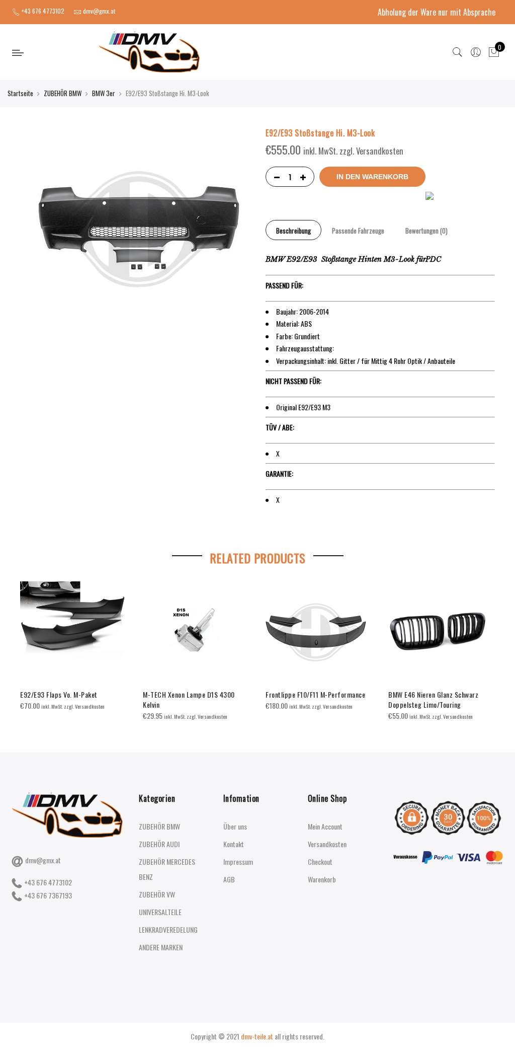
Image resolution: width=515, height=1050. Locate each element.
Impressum (238, 861)
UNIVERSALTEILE (160, 912)
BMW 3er (103, 93)
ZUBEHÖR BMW (62, 93)
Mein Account (325, 826)
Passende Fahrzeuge (358, 231)
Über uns (235, 826)
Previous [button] (29, 644)
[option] (73, 646)
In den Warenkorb (372, 177)
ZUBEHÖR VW (157, 894)
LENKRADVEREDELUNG (168, 929)
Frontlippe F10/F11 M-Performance (315, 694)
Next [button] (485, 644)
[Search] (458, 52)
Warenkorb (322, 879)
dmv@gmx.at (43, 860)
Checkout (320, 861)
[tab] (293, 230)
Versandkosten (327, 844)
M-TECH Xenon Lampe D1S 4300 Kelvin (189, 699)
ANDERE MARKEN (161, 947)
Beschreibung (293, 231)
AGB (229, 879)
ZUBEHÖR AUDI (159, 844)
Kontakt (233, 844)
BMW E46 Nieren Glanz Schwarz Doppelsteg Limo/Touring (433, 699)
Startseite (20, 93)
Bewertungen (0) (426, 231)
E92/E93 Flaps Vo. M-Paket (59, 694)
